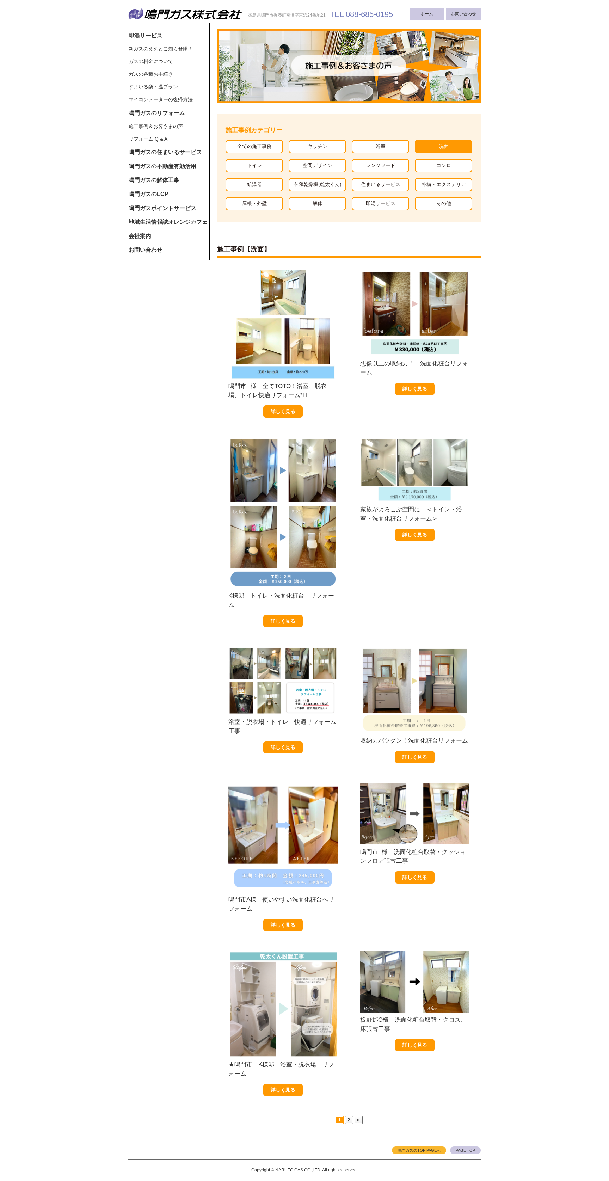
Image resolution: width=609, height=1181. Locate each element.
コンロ (443, 165)
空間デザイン (317, 165)
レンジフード (380, 165)
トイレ (254, 165)
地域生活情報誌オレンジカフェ (168, 222)
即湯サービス (145, 35)
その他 (443, 203)
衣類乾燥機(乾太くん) (318, 184)
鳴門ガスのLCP (148, 194)
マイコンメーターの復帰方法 (161, 99)
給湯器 (254, 184)
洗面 (444, 146)
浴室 (381, 146)
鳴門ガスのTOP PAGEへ (419, 1150)
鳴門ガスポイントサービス (162, 208)
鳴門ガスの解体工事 (154, 180)
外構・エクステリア (444, 184)
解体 (317, 203)
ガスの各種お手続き (151, 74)
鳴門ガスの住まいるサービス (165, 152)
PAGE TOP (465, 1150)
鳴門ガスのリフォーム (157, 113)
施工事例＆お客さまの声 (156, 126)
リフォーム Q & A (148, 139)
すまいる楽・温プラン (153, 87)
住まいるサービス (380, 184)
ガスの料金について (151, 61)
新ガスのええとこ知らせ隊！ (161, 48)
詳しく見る (283, 411)
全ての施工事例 (254, 146)
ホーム (426, 14)
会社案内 (140, 236)
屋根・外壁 (254, 203)
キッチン (317, 146)
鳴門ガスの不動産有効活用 (162, 166)
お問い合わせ (463, 14)
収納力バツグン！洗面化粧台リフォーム (414, 740)
